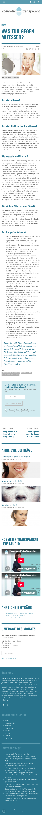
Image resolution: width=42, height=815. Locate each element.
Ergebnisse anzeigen (9, 658)
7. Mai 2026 (18, 459)
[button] (3, 811)
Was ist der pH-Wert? (9, 505)
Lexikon (7, 736)
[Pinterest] (33, 49)
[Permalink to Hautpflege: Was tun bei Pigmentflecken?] (21, 470)
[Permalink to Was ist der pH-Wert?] (21, 518)
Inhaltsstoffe (9, 728)
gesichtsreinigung (26, 373)
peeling (13, 375)
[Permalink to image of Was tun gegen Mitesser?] (21, 64)
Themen (8, 726)
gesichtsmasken (6, 373)
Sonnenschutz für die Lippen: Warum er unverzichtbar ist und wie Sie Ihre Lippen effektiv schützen (22, 775)
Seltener (6, 647)
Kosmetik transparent (8, 459)
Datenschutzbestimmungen (25, 410)
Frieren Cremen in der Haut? (12, 481)
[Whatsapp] (35, 49)
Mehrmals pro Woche (10, 645)
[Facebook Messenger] (38, 49)
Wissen (7, 731)
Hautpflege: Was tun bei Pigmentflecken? (16, 456)
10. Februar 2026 (19, 483)
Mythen (7, 733)
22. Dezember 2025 (20, 507)
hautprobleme (6, 375)
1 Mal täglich (7, 643)
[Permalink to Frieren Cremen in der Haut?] (21, 494)
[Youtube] (34, 2)
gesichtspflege (16, 373)
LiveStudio (8, 738)
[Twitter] (30, 49)
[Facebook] (30, 2)
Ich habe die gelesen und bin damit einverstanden (20, 411)
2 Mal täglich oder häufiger (12, 641)
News (4, 25)
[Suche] (4, 2)
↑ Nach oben (21, 812)
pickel (17, 375)
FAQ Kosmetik (9, 723)
